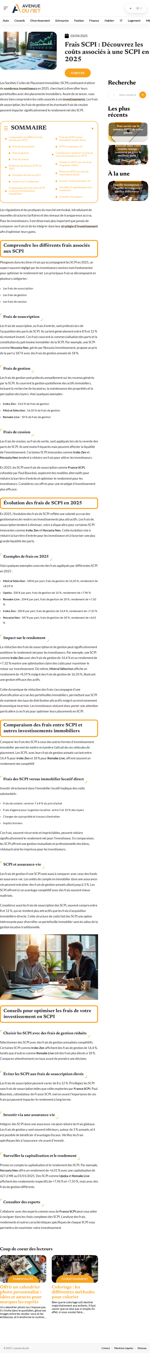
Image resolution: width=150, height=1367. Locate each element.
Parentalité (23, 1279)
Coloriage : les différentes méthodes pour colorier (73, 1292)
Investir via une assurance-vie (75, 181)
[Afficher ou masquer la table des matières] (70, 128)
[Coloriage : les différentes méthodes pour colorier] (75, 1269)
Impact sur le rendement (25, 181)
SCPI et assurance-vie (70, 146)
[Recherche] (130, 8)
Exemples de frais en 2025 (26, 175)
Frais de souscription (23, 146)
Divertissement (75, 1279)
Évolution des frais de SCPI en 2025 (25, 167)
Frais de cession (20, 159)
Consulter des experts (70, 197)
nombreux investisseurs (20, 88)
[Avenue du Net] (26, 8)
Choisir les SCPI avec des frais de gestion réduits (75, 164)
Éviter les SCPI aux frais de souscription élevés (74, 173)
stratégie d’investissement (79, 226)
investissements (74, 99)
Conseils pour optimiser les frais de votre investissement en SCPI (74, 154)
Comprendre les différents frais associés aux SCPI (25, 139)
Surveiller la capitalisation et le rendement (75, 189)
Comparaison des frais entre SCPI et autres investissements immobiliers (27, 191)
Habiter (78, 73)
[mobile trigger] (7, 8)
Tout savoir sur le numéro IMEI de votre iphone (128, 129)
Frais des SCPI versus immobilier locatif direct (72, 139)
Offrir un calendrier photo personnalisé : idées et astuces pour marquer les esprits (21, 1295)
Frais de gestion (20, 153)
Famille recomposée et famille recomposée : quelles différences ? (128, 188)
